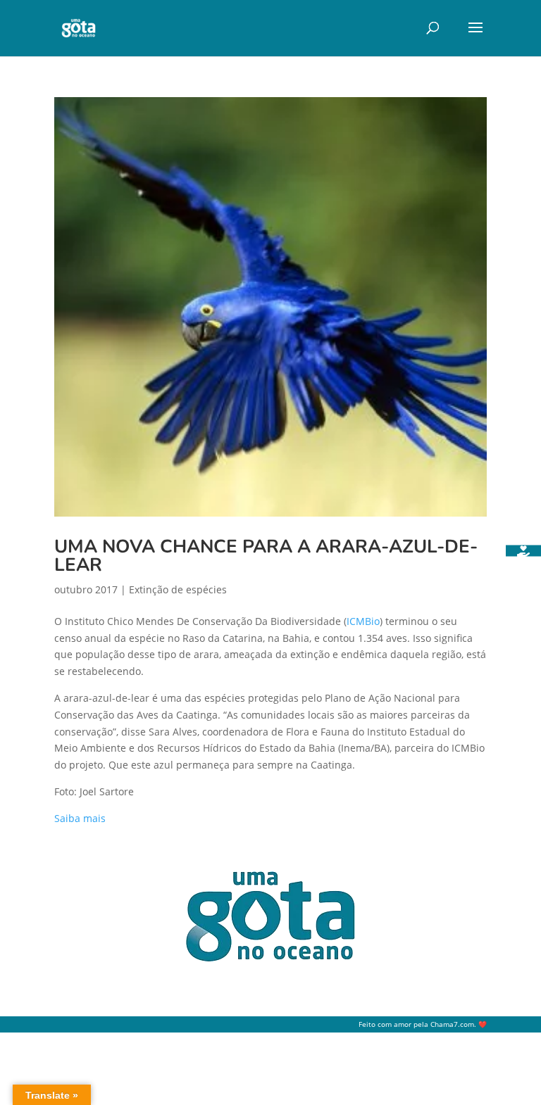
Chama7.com (452, 1024)
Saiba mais (80, 818)
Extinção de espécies (178, 589)
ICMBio (363, 621)
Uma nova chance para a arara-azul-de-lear (266, 555)
